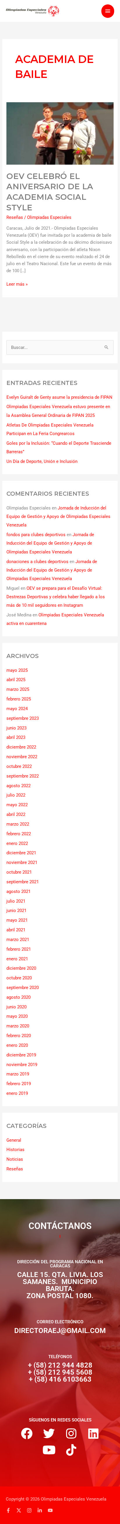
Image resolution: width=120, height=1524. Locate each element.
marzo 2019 (17, 1074)
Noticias (14, 1159)
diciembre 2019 (21, 1055)
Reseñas (14, 217)
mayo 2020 (17, 1016)
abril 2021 (15, 930)
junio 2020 (16, 1007)
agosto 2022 (18, 785)
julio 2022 (15, 795)
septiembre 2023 (22, 718)
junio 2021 (16, 910)
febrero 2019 (18, 1083)
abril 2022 (15, 814)
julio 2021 (15, 901)
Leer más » (17, 284)
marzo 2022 (17, 824)
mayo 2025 (17, 670)
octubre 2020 (19, 978)
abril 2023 (15, 737)
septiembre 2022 (22, 776)
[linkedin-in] (42, 1510)
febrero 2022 (18, 833)
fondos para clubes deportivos (36, 534)
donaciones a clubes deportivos (37, 561)
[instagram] (31, 1510)
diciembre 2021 (21, 852)
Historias (15, 1149)
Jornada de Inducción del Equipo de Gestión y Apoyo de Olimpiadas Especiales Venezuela (58, 516)
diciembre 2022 (21, 747)
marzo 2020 (17, 1026)
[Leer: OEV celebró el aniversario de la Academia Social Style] (59, 133)
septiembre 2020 (22, 987)
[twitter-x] (21, 1510)
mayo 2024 (17, 708)
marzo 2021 (17, 939)
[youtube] (51, 1510)
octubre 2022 (19, 766)
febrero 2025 (18, 699)
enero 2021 (17, 959)
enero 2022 (17, 843)
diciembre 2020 (21, 968)
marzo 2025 (17, 689)
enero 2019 (17, 1093)
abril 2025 (15, 679)
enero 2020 (17, 1045)
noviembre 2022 (21, 756)
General (13, 1140)
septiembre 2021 (22, 881)
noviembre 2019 (21, 1064)
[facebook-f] (10, 1510)
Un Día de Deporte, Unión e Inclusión (41, 461)
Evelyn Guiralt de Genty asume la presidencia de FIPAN (59, 397)
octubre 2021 (19, 872)
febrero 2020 (18, 1035)
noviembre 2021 (21, 862)
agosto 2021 (18, 891)
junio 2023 (16, 728)
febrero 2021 (18, 949)
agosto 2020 (18, 997)
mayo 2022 (17, 804)
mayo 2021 (17, 920)
